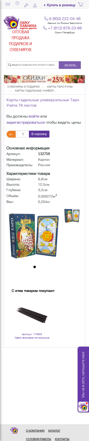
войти (34, 116)
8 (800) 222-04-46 (65, 18)
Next (46, 306)
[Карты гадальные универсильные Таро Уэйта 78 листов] (34, 235)
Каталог (54, 430)
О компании (35, 430)
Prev (18, 306)
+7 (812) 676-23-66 (65, 28)
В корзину (39, 134)
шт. (11, 134)
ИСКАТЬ (70, 65)
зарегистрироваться (25, 122)
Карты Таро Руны (60, 86)
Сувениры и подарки (23, 86)
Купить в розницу (61, 5)
